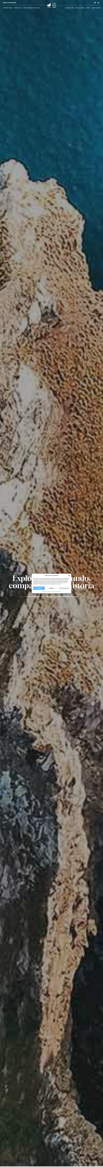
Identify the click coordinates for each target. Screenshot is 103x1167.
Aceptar (39, 588)
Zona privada (96, 8)
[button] (69, 575)
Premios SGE (18, 8)
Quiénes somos (7, 8)
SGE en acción (69, 8)
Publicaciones (79, 8)
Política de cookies (46, 591)
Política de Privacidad (55, 591)
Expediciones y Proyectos (31, 8)
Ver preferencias (64, 588)
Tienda (88, 8)
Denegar (51, 588)
